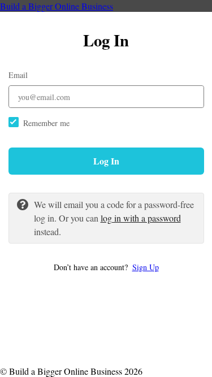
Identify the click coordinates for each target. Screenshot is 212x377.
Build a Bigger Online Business (56, 6)
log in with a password (141, 218)
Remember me (46, 123)
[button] (106, 267)
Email (18, 75)
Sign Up (145, 267)
